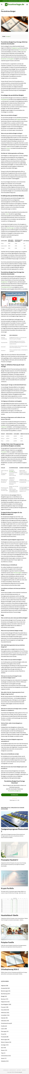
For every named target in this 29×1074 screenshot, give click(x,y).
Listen (7, 214)
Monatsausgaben (18, 572)
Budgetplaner (4, 281)
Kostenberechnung (5, 1023)
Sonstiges (3, 1044)
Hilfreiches (3, 1012)
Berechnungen (4, 991)
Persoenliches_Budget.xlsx (14, 790)
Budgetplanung (15, 48)
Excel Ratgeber (4, 1004)
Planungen (3, 1031)
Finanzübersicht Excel (6, 287)
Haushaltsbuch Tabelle (9, 915)
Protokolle (3, 1036)
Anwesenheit (4, 988)
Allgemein (3, 985)
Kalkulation (4, 1020)
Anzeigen (8, 36)
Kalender (3, 1018)
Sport (2, 1047)
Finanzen (3, 1007)
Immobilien (4, 1015)
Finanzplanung (4, 99)
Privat (2, 9)
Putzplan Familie (7, 942)
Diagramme (4, 427)
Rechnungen (4, 1039)
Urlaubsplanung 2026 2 (10, 969)
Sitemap (24, 1070)
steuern (8, 148)
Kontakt (19, 1070)
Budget (3, 996)
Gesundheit (4, 1009)
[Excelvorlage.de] (14, 4)
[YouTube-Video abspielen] (14, 298)
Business (3, 999)
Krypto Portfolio (7, 888)
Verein (2, 1058)
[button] (1, 4)
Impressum (6, 1070)
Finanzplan (3, 451)
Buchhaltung (4, 993)
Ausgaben (18, 119)
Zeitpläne (3, 1061)
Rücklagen (11, 471)
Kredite (3, 1026)
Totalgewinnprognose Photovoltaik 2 (14, 830)
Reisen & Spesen (5, 1042)
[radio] (12, 798)
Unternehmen (4, 1055)
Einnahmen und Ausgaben (7, 58)
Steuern (3, 1050)
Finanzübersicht (23, 49)
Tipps (2, 1053)
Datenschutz (12, 1070)
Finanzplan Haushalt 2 (9, 860)
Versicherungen (10, 228)
